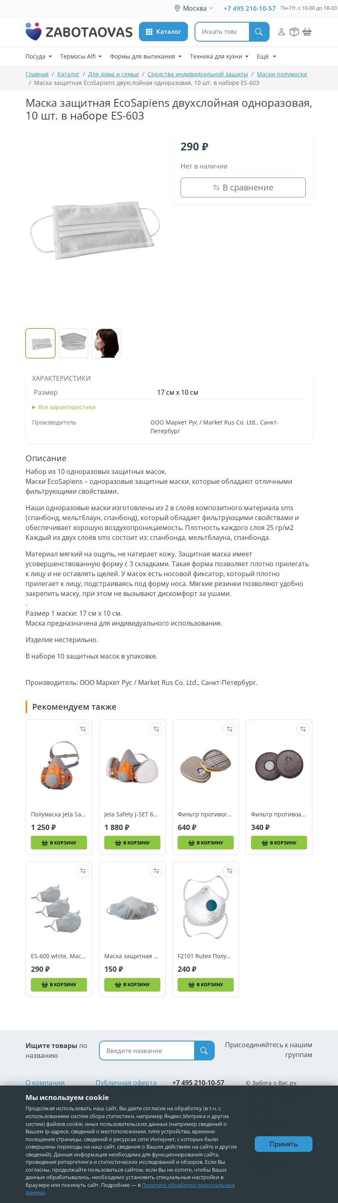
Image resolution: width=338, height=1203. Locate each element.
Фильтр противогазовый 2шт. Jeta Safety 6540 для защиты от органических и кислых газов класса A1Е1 (206, 814)
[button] (163, 31)
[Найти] (259, 32)
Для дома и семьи (113, 74)
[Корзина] (306, 32)
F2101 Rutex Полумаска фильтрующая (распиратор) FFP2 (206, 956)
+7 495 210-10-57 (250, 8)
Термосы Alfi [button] (78, 56)
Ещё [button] (263, 56)
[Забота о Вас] (79, 32)
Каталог (68, 74)
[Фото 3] (106, 343)
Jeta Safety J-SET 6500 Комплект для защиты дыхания (132, 814)
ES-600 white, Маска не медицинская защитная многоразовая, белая (59, 956)
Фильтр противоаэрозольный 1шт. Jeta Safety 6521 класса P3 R (279, 814)
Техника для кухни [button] (217, 56)
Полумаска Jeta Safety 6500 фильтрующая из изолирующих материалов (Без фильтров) (59, 814)
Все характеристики (67, 407)
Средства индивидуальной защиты (198, 74)
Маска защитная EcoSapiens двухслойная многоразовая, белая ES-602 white (132, 956)
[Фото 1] (40, 343)
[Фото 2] (73, 343)
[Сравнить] (82, 729)
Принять (284, 1144)
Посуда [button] (36, 56)
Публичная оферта (126, 1082)
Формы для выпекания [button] (143, 56)
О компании (45, 1082)
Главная (37, 74)
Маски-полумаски (282, 74)
